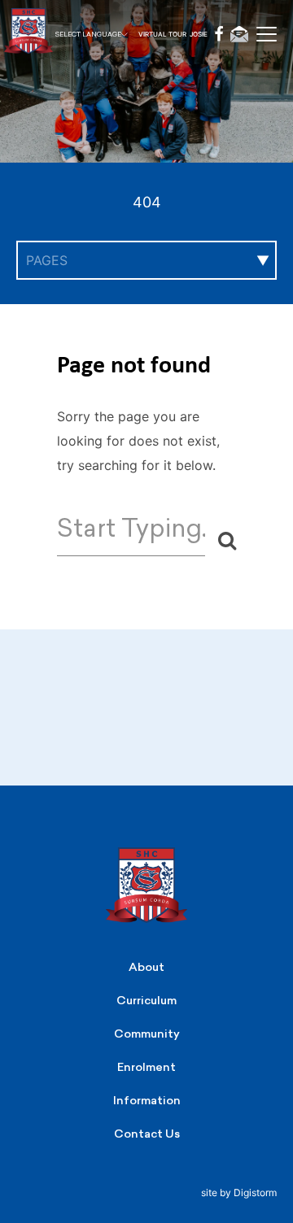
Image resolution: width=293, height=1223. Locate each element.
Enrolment (146, 1067)
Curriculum (146, 1001)
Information (147, 1101)
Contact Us (147, 1134)
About (146, 967)
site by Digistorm (239, 1192)
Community (147, 1034)
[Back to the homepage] (40, 35)
